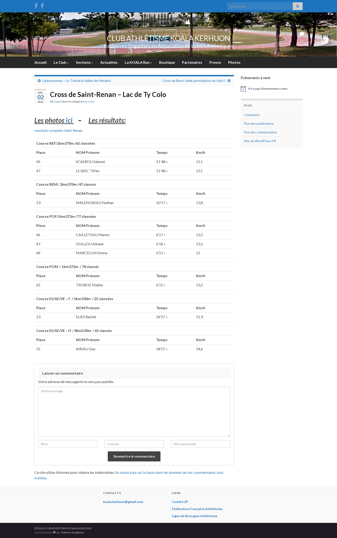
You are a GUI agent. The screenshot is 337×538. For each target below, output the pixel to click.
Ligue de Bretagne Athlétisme (194, 516)
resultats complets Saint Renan (58, 130)
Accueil (40, 62)
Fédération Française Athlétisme (197, 509)
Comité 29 (180, 502)
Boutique (167, 62)
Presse (215, 62)
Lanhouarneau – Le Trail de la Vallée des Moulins (76, 81)
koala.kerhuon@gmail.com (123, 502)
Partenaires (192, 62)
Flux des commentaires (260, 132)
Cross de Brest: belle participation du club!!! (194, 81)
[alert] (272, 88)
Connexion (252, 115)
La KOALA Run (137, 62)
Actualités (109, 62)
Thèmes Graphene (72, 532)
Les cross (89, 101)
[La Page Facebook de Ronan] (42, 5)
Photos (234, 62)
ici (69, 120)
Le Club (60, 62)
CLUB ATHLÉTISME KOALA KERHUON (168, 38)
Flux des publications (259, 123)
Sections (83, 62)
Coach (58, 101)
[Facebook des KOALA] (36, 5)
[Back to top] (326, 527)
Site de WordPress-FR (260, 141)
